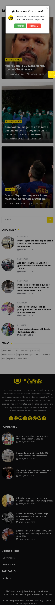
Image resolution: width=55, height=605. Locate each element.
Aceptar (20, 26)
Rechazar (33, 26)
